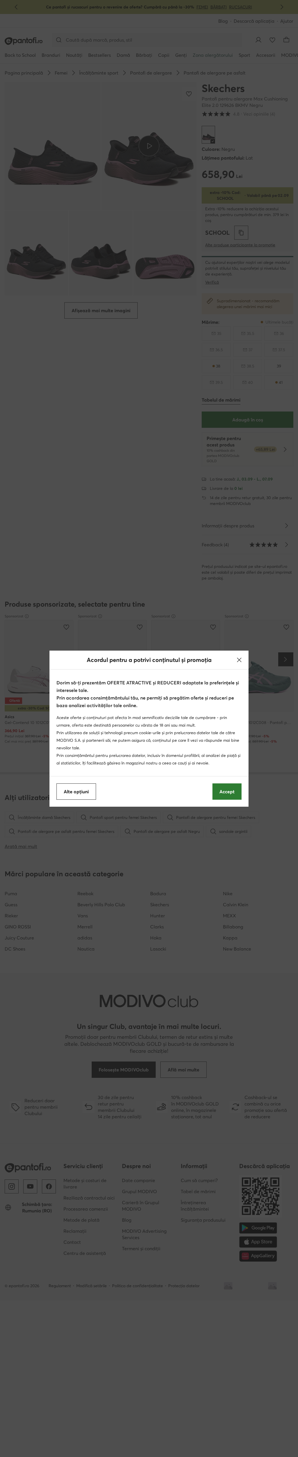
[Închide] (239, 660)
